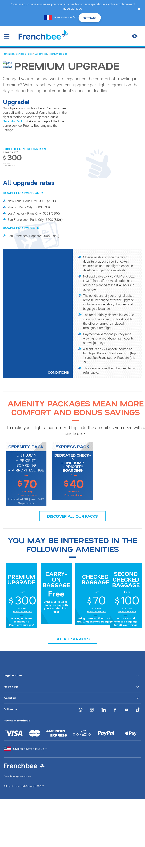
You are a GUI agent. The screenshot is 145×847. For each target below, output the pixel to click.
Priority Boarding (26, 463)
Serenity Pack (13, 121)
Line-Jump (26, 455)
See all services (72, 638)
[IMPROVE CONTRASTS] (134, 36)
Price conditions (9, 165)
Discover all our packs (72, 516)
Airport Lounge (28, 470)
